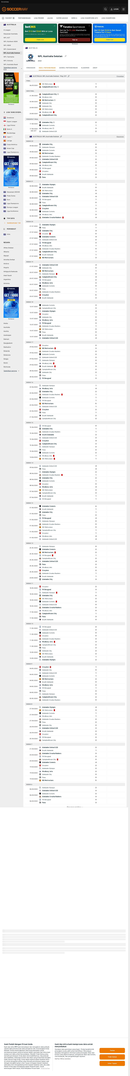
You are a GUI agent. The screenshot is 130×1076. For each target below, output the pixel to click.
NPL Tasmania (9, 57)
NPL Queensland (10, 49)
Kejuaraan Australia (11, 34)
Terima (112, 1050)
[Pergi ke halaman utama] (19, 9)
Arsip (95, 68)
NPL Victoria (8, 61)
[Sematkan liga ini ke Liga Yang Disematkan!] (65, 56)
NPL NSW (7, 45)
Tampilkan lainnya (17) (10, 68)
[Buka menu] (123, 9)
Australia (33, 48)
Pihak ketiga (45, 1068)
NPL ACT (7, 38)
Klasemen (85, 68)
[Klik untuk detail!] (75, 85)
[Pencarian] (105, 9)
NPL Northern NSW (11, 41)
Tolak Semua (112, 1057)
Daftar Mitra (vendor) (63, 1059)
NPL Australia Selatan (12, 53)
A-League (7, 30)
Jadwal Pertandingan (68, 68)
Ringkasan (30, 68)
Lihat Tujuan (112, 1063)
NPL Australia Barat (11, 64)
